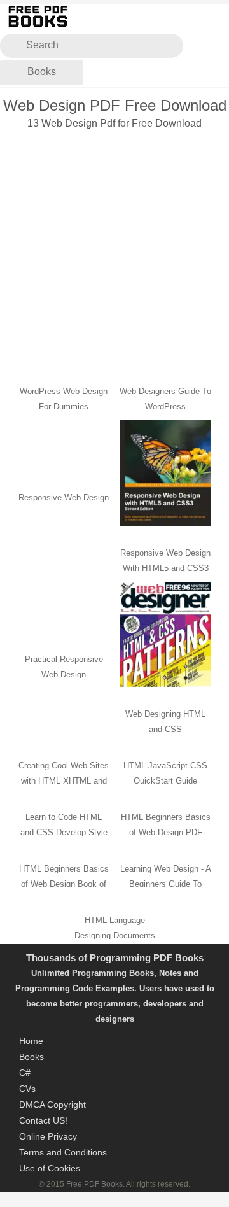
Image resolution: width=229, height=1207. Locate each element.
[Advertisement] (114, 249)
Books (41, 71)
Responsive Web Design (63, 497)
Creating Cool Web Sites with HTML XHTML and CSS (63, 781)
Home (31, 1041)
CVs (27, 1088)
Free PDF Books (94, 1184)
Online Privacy (48, 1136)
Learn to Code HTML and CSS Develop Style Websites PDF (64, 832)
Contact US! (43, 1120)
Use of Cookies (49, 1168)
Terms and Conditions (63, 1152)
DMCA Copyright (52, 1104)
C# (25, 1073)
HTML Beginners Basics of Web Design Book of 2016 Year (64, 884)
